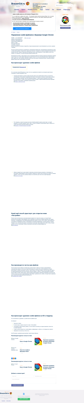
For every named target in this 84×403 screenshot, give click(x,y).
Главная (13, 32)
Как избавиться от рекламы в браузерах (40, 4)
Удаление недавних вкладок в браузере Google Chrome (48, 341)
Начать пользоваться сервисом (22, 28)
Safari (47, 9)
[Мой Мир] (15, 358)
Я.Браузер (66, 9)
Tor (53, 9)
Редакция (3, 400)
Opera (23, 9)
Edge (41, 9)
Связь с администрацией (61, 2)
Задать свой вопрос (24, 398)
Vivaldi (59, 9)
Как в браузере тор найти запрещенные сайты (39, 7)
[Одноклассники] (13, 358)
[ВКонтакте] (12, 358)
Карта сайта (69, 2)
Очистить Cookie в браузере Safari (25, 350)
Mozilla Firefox (32, 9)
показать (22, 67)
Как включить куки (65, 25)
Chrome (16, 9)
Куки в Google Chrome (26, 341)
